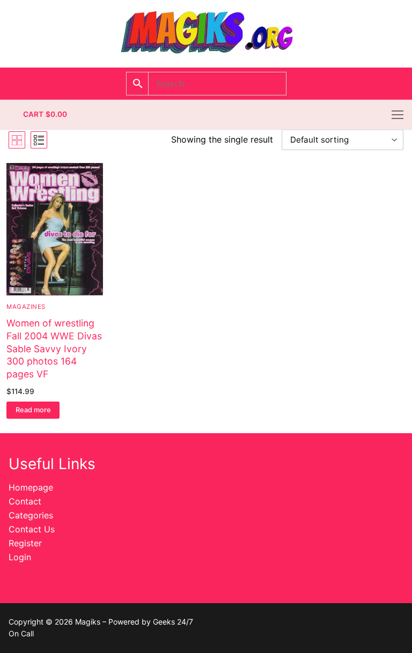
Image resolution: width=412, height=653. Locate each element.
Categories (31, 515)
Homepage (31, 487)
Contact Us (32, 529)
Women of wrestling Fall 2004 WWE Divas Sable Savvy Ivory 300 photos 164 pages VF (54, 348)
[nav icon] (397, 114)
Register (25, 543)
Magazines (26, 306)
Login (20, 557)
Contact (25, 501)
